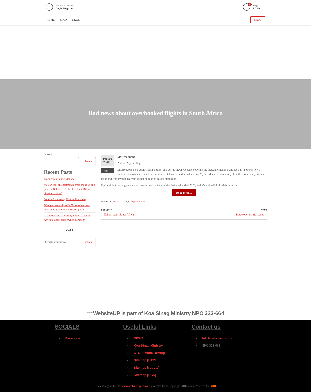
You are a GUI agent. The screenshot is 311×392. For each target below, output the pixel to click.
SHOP (257, 19)
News (115, 201)
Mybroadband (138, 201)
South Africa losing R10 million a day (65, 199)
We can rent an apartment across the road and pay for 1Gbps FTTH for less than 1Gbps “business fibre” (69, 189)
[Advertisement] (155, 52)
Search (48, 154)
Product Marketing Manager (59, 178)
